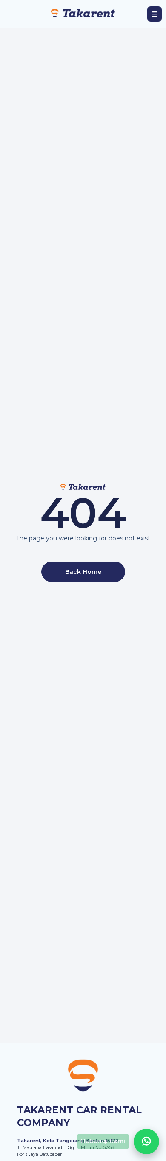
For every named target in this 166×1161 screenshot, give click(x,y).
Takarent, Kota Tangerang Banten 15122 (68, 1141)
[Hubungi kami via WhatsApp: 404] (146, 1141)
